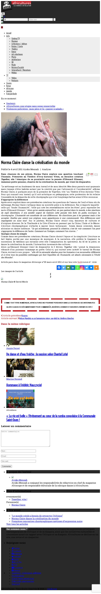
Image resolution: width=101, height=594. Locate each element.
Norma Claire (18, 504)
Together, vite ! (19, 499)
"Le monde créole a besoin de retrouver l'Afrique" (37, 515)
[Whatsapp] (77, 267)
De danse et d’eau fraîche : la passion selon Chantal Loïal (37, 354)
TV (7, 75)
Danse (14, 51)
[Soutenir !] (50, 305)
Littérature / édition (19, 43)
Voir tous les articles (17, 524)
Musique (15, 41)
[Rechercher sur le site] (3, 13)
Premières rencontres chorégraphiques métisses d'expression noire (47, 521)
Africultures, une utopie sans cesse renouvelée (30, 106)
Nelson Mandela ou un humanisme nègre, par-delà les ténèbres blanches (46, 318)
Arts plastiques (17, 54)
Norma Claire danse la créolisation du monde (35, 518)
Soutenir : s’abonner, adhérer (26, 573)
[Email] (68, 267)
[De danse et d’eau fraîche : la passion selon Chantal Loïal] (20, 345)
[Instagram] (82, 267)
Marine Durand (14, 379)
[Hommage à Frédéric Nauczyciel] (20, 376)
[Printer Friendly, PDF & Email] (92, 176)
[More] (97, 267)
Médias (14, 72)
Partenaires (18, 575)
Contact (16, 584)
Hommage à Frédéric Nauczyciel (24, 385)
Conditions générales (23, 578)
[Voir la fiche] (13, 477)
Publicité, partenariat (23, 581)
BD (13, 62)
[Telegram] (86, 267)
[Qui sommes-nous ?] (2, 22)
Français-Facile (11, 93)
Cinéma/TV (16, 38)
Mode (14, 64)
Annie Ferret (13, 348)
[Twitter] (63, 267)
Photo (14, 57)
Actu (8, 36)
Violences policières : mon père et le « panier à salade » (34, 108)
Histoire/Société (18, 67)
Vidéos (14, 78)
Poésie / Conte (17, 46)
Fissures (25, 315)
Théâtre (14, 49)
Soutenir (10, 103)
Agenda (9, 91)
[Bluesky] (91, 267)
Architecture (16, 59)
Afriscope (10, 88)
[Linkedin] (72, 267)
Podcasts (15, 80)
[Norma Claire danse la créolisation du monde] (34, 155)
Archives (52, 588)
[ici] (79, 262)
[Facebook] (59, 267)
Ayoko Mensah (19, 480)
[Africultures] (16, 10)
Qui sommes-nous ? (16, 529)
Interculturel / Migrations (21, 70)
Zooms (9, 83)
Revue (8, 85)
